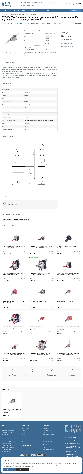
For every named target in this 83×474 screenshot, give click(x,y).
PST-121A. (58, 331)
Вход (50, 2)
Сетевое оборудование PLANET (9, 447)
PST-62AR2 (5, 358)
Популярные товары (47, 430)
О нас (23, 10)
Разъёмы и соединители (7, 439)
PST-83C (4, 251)
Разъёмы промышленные (8, 430)
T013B (4, 278)
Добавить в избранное (46, 30)
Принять (9, 469)
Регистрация (55, 2)
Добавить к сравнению (31, 30)
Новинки (45, 428)
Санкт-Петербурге (69, 46)
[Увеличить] (12, 38)
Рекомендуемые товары (48, 434)
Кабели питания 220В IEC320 (8, 441)
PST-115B (31, 358)
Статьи (44, 438)
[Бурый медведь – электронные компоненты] (6, 4)
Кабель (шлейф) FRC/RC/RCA (8, 436)
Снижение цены (46, 432)
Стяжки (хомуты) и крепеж (8, 438)
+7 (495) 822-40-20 (24, 3)
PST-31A (58, 305)
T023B (4, 331)
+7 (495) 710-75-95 (70, 440)
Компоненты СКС (6, 451)
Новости (45, 436)
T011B (31, 278)
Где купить (31, 10)
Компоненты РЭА (6, 434)
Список (44, 447)
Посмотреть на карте (71, 451)
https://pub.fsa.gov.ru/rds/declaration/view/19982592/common (39, 120)
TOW (57, 251)
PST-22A (31, 305)
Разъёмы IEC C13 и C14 (7, 432)
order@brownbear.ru (37, 3)
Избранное (24, 439)
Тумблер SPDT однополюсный (21, 219)
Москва (24, 448)
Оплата (48, 10)
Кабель (3, 428)
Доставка (40, 10)
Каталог (6, 10)
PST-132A (5, 305)
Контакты (16, 10)
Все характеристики (50, 33)
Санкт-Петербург (26, 450)
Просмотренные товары (8, 389)
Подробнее (22, 469)
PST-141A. (32, 331)
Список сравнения (26, 441)
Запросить (70, 43)
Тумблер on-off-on (6, 219)
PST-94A (58, 278)
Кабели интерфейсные (7, 449)
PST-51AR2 (59, 358)
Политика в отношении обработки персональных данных (51, 440)
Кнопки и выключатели (7, 443)
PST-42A (31, 251)
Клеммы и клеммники (7, 445)
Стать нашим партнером (48, 449)
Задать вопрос (76, 10)
